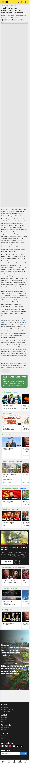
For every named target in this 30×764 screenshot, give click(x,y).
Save (15, 19)
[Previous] (15, 562)
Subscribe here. (17, 385)
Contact (3, 719)
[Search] (18, 2)
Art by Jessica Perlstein (22, 689)
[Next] (19, 562)
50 (25, 668)
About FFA (4, 717)
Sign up (23, 753)
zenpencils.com (14, 17)
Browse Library (5, 707)
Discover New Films (7, 709)
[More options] (19, 405)
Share (22, 19)
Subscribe (7, 663)
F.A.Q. (3, 721)
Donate (3, 738)
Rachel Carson (5, 209)
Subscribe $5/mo (6, 736)
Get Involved (5, 728)
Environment (5, 371)
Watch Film (7, 562)
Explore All (15, 392)
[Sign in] (25, 2)
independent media (14, 646)
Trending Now (5, 711)
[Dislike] (6, 20)
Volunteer (4, 730)
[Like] (2, 20)
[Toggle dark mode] (22, 2)
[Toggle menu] (3, 2)
